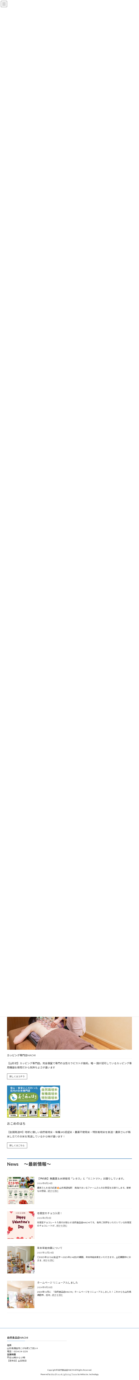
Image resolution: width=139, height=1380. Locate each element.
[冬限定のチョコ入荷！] (21, 1225)
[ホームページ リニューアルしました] (21, 1295)
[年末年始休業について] (21, 1260)
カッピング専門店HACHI (21, 1055)
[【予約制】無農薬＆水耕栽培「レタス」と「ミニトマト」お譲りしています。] (21, 1191)
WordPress (56, 1374)
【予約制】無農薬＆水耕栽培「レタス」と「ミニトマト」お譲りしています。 (81, 1178)
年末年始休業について (49, 1247)
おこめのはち (16, 1123)
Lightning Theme (70, 1374)
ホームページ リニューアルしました (57, 1282)
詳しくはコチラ (17, 1076)
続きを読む (53, 1191)
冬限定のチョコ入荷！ (49, 1213)
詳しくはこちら (17, 1145)
